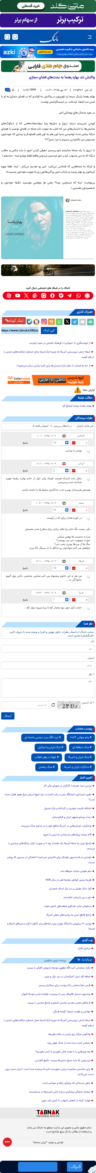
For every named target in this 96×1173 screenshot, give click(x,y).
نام (92, 642)
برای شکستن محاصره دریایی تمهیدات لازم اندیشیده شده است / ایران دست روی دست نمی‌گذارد (49, 1072)
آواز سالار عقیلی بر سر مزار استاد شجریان (70, 889)
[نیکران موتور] (48, 270)
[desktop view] (15, 37)
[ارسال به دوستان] (82, 322)
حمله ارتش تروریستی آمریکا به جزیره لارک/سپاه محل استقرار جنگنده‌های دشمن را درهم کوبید (49, 354)
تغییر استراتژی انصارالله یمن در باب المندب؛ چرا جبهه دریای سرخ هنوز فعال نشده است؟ (50, 797)
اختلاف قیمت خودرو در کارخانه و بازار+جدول (68, 809)
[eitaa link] (35, 295)
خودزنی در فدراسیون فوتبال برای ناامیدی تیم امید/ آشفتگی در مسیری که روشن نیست (51, 860)
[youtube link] (17, 295)
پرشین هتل (84, 949)
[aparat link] (9, 295)
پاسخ (25, 442)
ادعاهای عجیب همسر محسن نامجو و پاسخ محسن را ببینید (58, 1003)
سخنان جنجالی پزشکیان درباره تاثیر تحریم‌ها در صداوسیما (59, 1092)
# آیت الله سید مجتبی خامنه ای (43, 738)
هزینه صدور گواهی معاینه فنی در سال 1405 (69, 880)
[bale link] (61, 295)
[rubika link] (87, 295)
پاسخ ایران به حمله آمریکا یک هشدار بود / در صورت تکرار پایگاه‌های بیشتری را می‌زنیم (51, 846)
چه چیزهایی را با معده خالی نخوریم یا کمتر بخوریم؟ (62, 1052)
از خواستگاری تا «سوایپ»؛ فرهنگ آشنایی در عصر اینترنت (59, 343)
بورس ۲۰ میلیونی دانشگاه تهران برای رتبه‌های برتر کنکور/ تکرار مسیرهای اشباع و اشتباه (51, 926)
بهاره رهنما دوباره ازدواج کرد (77, 406)
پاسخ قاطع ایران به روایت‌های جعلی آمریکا (69, 915)
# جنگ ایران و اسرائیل (50, 747)
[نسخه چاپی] (90, 322)
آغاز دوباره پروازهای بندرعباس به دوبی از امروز (67, 835)
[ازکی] (48, 52)
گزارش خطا (89, 390)
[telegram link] (70, 295)
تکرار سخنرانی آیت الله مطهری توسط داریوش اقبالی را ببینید (58, 968)
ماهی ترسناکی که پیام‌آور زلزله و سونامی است (66, 1083)
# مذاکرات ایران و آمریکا (78, 767)
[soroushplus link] (52, 295)
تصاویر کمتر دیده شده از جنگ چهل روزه (68, 1043)
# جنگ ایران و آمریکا (80, 757)
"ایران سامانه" (40, 1143)
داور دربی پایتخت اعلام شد (77, 898)
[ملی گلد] (48, 6)
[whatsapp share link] (59, 322)
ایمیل (91, 658)
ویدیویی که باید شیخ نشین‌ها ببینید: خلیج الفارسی (62, 1061)
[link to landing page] (49, 37)
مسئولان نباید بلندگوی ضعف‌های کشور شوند (68, 906)
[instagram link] (43, 295)
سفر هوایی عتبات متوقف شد (76, 871)
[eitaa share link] (51, 322)
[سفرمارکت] (48, 380)
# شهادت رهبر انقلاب (47, 757)
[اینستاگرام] (43, 321)
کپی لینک (49, 330)
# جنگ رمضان (47, 767)
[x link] (26, 295)
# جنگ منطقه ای (82, 747)
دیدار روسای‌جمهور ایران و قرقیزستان (72, 817)
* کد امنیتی (88, 703)
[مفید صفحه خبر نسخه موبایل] (48, 20)
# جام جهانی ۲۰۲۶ (81, 738)
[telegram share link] (74, 322)
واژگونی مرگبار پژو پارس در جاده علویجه (69, 1034)
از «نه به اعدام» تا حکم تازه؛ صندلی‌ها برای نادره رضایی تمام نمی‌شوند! (53, 366)
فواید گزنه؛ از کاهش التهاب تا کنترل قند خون (66, 1101)
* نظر (91, 675)
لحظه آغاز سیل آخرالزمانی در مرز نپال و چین (67, 977)
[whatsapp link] (78, 295)
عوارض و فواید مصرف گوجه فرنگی (71, 1012)
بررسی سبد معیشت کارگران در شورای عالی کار (68, 786)
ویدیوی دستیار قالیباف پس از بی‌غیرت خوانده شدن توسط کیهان (55, 994)
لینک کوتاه (16, 320)
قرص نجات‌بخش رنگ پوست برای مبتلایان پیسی (64, 986)
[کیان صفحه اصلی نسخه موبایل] (48, 1167)
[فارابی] (48, 66)
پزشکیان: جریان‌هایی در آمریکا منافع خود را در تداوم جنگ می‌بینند (56, 826)
